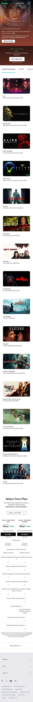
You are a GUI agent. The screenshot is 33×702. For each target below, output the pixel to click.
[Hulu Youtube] (12, 680)
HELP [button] (3, 666)
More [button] (13, 33)
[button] (8, 69)
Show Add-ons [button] (15, 646)
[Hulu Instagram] (15, 680)
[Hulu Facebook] (4, 680)
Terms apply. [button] (29, 632)
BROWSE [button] (4, 659)
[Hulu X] (8, 680)
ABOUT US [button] (5, 673)
